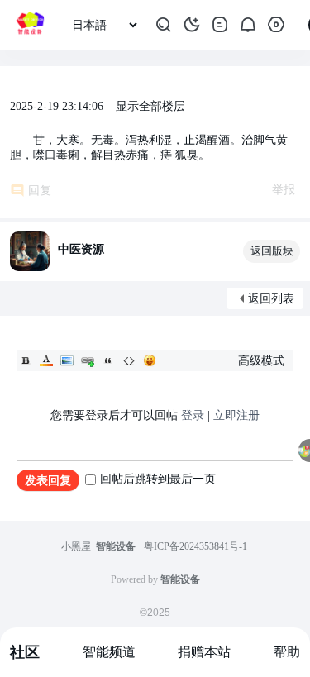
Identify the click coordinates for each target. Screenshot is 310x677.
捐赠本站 (204, 652)
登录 (192, 415)
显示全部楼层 (150, 106)
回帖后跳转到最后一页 (158, 479)
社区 (25, 652)
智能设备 (116, 546)
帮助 (287, 652)
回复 (39, 190)
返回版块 (271, 251)
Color (46, 360)
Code (129, 360)
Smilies (149, 360)
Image (67, 360)
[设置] (276, 25)
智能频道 (109, 652)
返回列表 (271, 299)
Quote (108, 360)
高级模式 (261, 361)
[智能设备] (30, 25)
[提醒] (248, 25)
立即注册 (236, 415)
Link (87, 360)
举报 (283, 190)
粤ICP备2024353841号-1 (195, 546)
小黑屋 (76, 546)
